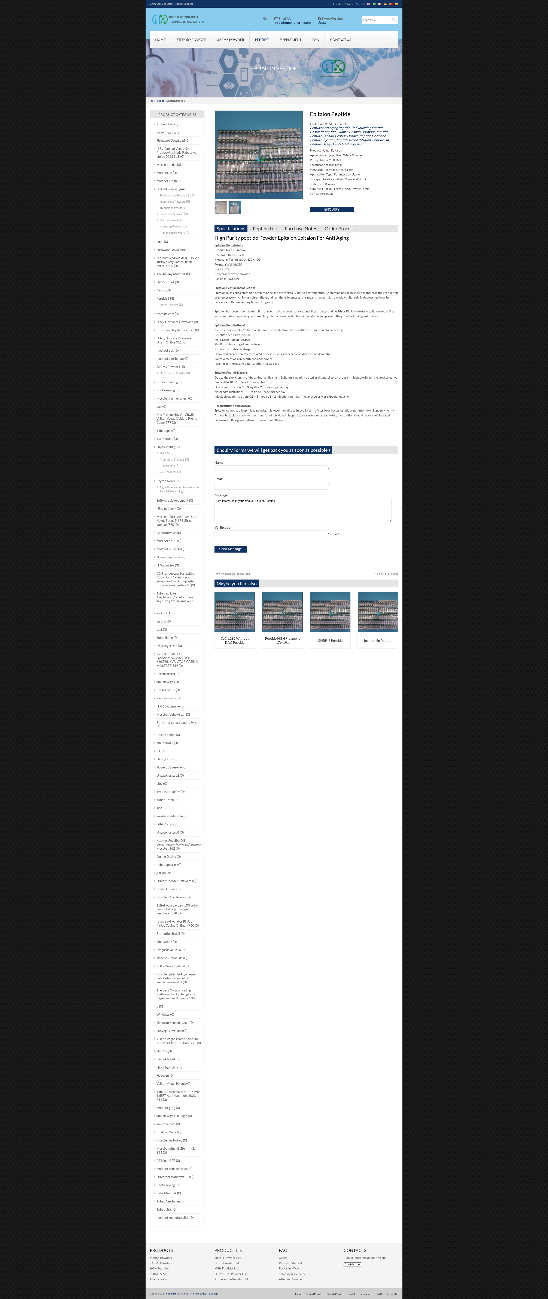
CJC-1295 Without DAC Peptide (234, 640)
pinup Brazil (164, 743)
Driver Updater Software (174, 881)
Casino (161, 290)
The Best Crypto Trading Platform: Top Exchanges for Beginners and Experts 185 (176, 994)
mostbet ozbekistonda (172, 1169)
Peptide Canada (322, 136)
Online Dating (166, 856)
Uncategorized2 (167, 775)
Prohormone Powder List (231, 1279)
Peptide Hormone (372, 136)
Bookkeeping (165, 390)
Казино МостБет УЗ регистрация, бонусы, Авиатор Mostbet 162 (178, 844)
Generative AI (166, 533)
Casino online (165, 735)
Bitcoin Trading (167, 382)
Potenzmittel (165, 674)
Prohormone (167, 465)
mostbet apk (165, 350)
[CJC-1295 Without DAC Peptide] (234, 631)
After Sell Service (290, 1279)
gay (159, 406)
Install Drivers (166, 889)
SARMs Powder (230, 39)
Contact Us (340, 39)
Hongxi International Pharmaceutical (186, 1293)
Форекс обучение (169, 767)
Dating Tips (164, 759)
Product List (165, 124)
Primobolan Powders (172, 232)
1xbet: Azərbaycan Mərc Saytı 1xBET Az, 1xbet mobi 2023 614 (177, 1095)
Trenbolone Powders (172, 208)
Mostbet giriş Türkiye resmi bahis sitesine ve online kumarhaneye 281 (176, 978)
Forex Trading (166, 132)
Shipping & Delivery (292, 1274)
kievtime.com (165, 1124)
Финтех (161, 1051)
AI (164, 1274)
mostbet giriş (165, 1108)
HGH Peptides (159, 1268)
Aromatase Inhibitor (172, 459)
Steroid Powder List (227, 1257)
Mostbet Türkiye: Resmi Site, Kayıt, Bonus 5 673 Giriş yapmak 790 (176, 520)
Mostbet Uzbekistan (170, 714)
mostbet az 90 (166, 541)
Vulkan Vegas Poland (171, 1083)
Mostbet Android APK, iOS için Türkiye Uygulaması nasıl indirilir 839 (177, 262)
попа (159, 242)
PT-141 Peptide (386, 573)
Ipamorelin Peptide (378, 640)
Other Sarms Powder (172, 373)
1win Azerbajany (168, 792)
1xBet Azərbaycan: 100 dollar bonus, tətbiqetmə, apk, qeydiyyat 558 (177, 909)
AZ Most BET (165, 1160)
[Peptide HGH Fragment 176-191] (282, 631)
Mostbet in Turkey (169, 1140)
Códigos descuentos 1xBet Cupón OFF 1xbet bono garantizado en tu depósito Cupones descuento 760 (175, 579)
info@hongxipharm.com (292, 22)
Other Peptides (169, 304)
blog (159, 783)
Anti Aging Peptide (336, 128)
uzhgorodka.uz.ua (168, 950)
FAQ (315, 39)
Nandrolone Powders (172, 201)
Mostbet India (166, 164)
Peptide (262, 39)
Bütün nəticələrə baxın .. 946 (176, 722)
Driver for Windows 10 (172, 1177)
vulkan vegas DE (168, 682)
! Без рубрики (166, 508)
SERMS (164, 453)
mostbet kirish (166, 181)
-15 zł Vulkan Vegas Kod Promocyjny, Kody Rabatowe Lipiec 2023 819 (176, 152)
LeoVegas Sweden (169, 1031)
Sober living (164, 637)
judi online (163, 873)
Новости (162, 1075)
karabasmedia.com (169, 816)
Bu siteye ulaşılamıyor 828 (175, 330)
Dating (161, 621)
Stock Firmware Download (174, 322)
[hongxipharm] (177, 23)
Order (283, 1257)
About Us (338, 4)
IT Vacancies (165, 565)
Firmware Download (170, 140)
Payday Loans (166, 698)
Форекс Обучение (169, 958)
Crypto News (165, 481)
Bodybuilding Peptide (367, 128)
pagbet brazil (165, 1059)
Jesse (322, 22)
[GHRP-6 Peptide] (330, 631)
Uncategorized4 (167, 832)
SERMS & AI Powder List (230, 1274)
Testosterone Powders (173, 195)
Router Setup (165, 690)
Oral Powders (168, 220)
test (159, 629)
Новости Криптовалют (172, 1022)
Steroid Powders (161, 1257)
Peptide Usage (320, 144)
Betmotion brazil (168, 933)
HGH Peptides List (226, 1268)
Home (160, 39)
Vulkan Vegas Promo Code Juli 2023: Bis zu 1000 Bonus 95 (177, 1041)
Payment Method (290, 1263)
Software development (172, 500)
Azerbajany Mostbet (170, 274)
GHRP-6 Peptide (330, 640)
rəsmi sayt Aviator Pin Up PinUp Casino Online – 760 (175, 923)
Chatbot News (166, 1132)
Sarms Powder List (226, 1263)
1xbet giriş (164, 1209)
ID (158, 751)
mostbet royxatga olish (172, 1217)
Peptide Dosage (346, 136)
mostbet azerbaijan (170, 358)
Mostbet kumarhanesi (172, 398)
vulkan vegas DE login (171, 1116)
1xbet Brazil (165, 800)
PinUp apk (163, 613)
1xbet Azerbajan (168, 1201)
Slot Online (164, 942)
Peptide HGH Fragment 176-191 (282, 640)
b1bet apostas (166, 864)
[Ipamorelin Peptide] (378, 631)
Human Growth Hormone (356, 132)
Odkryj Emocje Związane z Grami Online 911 (175, 340)
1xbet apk (163, 431)
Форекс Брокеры (168, 557)
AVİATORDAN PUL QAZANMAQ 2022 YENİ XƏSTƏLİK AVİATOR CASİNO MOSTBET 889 (177, 659)
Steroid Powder (191, 39)
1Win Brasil (164, 439)
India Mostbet (166, 1193)
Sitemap (349, 4)
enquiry (332, 209)
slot (159, 808)
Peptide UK (380, 140)
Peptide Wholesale (346, 144)
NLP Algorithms (167, 1067)
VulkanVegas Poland (170, 966)
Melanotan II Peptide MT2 (232, 573)
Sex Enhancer (168, 472)
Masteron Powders (171, 226)
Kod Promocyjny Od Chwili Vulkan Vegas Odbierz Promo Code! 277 (176, 418)
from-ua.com (165, 314)
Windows (163, 1014)
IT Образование (168, 706)
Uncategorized (166, 646)
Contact (360, 4)
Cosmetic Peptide (323, 132)
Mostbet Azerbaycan (171, 897)
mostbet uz (164, 173)
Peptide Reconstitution (354, 140)
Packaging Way (289, 1268)
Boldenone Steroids (171, 214)
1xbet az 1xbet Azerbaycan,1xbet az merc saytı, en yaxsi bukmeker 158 (177, 597)
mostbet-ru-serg (168, 549)
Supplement (290, 39)
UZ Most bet (165, 282)
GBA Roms (164, 824)
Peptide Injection (322, 140)
